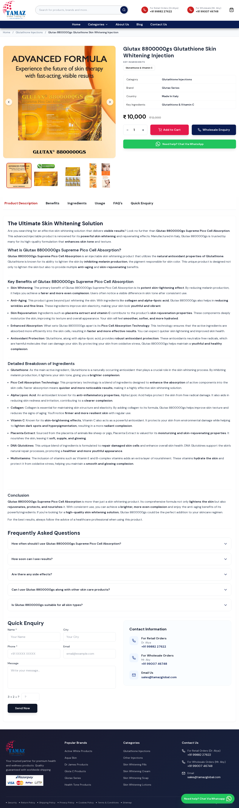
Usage (100, 203)
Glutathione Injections (29, 32)
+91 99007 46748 (154, 664)
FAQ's (117, 203)
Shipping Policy (47, 802)
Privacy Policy (67, 802)
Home (76, 24)
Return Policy (28, 802)
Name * (12, 629)
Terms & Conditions (108, 802)
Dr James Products (76, 764)
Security (12, 802)
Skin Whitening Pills (135, 764)
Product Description (21, 203)
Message (13, 663)
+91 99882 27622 (153, 646)
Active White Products (78, 751)
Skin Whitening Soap (136, 778)
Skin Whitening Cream (136, 771)
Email (66, 646)
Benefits (52, 203)
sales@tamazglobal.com (159, 677)
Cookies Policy (86, 802)
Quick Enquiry (142, 203)
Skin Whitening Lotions (137, 784)
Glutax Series (73, 778)
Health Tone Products (78, 784)
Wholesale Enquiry (216, 130)
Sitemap (127, 802)
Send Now (22, 708)
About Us (122, 24)
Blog (139, 24)
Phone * (12, 646)
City (66, 629)
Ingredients (77, 203)
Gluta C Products (75, 771)
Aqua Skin (71, 757)
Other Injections (133, 757)
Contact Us (158, 24)
